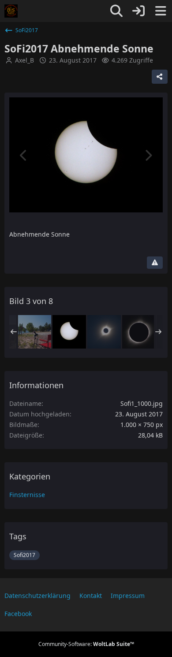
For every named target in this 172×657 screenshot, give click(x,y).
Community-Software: (86, 644)
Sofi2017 (24, 555)
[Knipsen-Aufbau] (34, 332)
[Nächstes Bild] (148, 155)
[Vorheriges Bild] (24, 155)
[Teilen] (160, 77)
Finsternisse (27, 494)
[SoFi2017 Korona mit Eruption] (139, 332)
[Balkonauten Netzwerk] (11, 11)
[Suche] (116, 11)
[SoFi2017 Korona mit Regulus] (104, 332)
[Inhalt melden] (155, 262)
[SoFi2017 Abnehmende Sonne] (69, 332)
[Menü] (160, 11)
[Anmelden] (138, 11)
